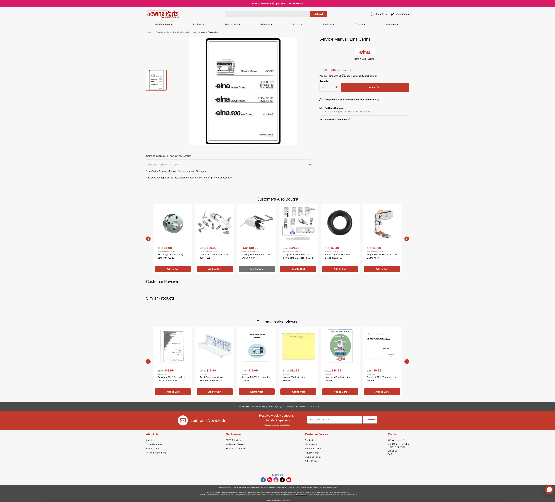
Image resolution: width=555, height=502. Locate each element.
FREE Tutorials (233, 440)
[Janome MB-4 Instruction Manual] (340, 361)
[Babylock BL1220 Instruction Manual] (382, 361)
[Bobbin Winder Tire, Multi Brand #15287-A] (340, 239)
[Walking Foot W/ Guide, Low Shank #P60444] (256, 239)
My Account (311, 444)
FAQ (390, 454)
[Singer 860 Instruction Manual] (298, 361)
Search (319, 14)
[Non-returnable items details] (378, 99)
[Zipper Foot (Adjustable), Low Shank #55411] (382, 239)
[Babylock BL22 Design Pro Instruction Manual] (172, 361)
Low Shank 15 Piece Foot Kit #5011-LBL (214, 256)
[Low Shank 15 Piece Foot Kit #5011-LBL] (214, 239)
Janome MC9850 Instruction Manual (256, 379)
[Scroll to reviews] (364, 45)
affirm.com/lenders (293, 492)
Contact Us (310, 440)
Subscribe (370, 419)
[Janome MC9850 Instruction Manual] (256, 361)
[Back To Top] (551, 498)
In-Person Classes (235, 444)
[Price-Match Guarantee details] (349, 119)
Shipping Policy (313, 457)
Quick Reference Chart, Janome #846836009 (212, 379)
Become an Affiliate (236, 448)
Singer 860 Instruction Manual (294, 379)
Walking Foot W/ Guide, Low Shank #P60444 (256, 256)
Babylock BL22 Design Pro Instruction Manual (171, 379)
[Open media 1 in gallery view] (304, 43)
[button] (400, 14)
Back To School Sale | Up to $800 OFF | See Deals (277, 3)
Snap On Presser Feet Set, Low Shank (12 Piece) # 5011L (298, 256)
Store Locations (154, 444)
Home (148, 32)
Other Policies (312, 461)
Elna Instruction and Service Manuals (172, 32)
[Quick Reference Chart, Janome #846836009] (214, 361)
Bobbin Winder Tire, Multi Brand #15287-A (338, 256)
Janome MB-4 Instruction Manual (338, 379)
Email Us (392, 450)
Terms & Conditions (156, 452)
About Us (150, 440)
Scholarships (152, 448)
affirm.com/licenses (301, 495)
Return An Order (313, 448)
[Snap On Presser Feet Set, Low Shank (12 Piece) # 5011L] (298, 239)
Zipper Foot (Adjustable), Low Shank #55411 (382, 256)
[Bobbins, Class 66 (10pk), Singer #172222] (172, 239)
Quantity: (324, 81)
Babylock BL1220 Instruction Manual (381, 379)
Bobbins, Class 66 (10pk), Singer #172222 (171, 256)
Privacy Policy (312, 452)
